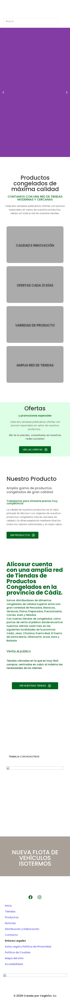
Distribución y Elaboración (22, 929)
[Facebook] (31, 897)
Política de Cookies (17, 952)
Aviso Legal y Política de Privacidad (28, 946)
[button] (3, 92)
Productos (12, 917)
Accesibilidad (14, 964)
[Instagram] (39, 897)
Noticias (10, 923)
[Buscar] (62, 21)
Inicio (8, 906)
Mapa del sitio (14, 958)
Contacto (11, 935)
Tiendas (10, 911)
